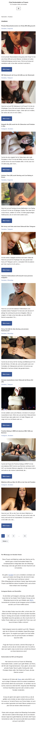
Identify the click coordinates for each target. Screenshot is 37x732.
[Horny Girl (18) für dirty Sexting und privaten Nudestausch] (18, 347)
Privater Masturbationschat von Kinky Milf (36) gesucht (18, 26)
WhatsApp (10, 280)
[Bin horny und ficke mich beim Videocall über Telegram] (18, 243)
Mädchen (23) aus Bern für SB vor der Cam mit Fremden (18, 482)
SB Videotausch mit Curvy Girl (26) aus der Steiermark (17, 75)
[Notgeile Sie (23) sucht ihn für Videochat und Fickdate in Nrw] (18, 143)
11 (25, 536)
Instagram (4, 129)
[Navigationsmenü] (18, 8)
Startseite (4, 16)
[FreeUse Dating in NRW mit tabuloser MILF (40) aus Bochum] (18, 449)
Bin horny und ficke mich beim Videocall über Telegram (18, 226)
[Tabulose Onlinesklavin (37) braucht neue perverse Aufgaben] (18, 294)
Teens (19, 679)
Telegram (10, 78)
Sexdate (10, 575)
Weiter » (5, 541)
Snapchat (10, 28)
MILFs (31, 600)
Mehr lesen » (6, 70)
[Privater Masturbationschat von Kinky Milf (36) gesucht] (18, 42)
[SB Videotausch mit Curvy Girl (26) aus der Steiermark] (18, 92)
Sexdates (4, 28)
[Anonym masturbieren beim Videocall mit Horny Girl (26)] (18, 398)
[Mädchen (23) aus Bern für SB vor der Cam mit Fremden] (18, 499)
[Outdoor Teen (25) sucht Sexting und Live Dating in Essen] (18, 194)
